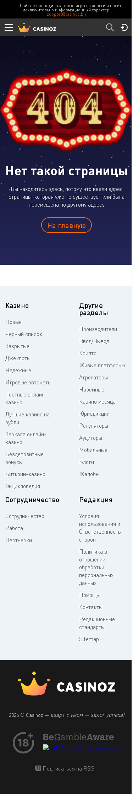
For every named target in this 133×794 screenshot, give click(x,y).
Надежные (18, 370)
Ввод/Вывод (94, 341)
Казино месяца (97, 401)
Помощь (89, 594)
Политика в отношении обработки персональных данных (96, 567)
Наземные (91, 389)
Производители (98, 328)
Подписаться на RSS (67, 768)
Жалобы (89, 474)
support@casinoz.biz (67, 14)
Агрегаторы (93, 377)
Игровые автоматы (28, 382)
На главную (66, 225)
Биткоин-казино (25, 474)
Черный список (23, 333)
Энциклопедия (22, 486)
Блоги (86, 461)
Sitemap (89, 639)
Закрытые (17, 346)
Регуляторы (93, 425)
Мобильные (93, 449)
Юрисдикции (94, 413)
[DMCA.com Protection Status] (82, 748)
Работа (14, 528)
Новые (13, 321)
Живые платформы (102, 365)
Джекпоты (18, 358)
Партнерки (18, 540)
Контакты (90, 607)
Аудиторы (90, 437)
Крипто (87, 353)
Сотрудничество (24, 515)
